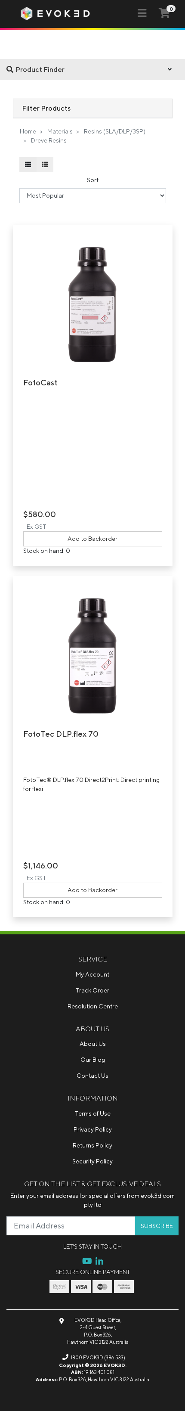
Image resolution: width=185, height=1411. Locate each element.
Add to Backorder (92, 538)
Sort (93, 180)
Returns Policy (92, 1145)
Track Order (92, 990)
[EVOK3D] (55, 12)
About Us (93, 1043)
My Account (92, 974)
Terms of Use (93, 1113)
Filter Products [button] (46, 108)
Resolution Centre (93, 1006)
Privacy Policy (93, 1129)
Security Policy (92, 1161)
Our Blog (92, 1059)
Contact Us (92, 1075)
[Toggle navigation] (142, 13)
